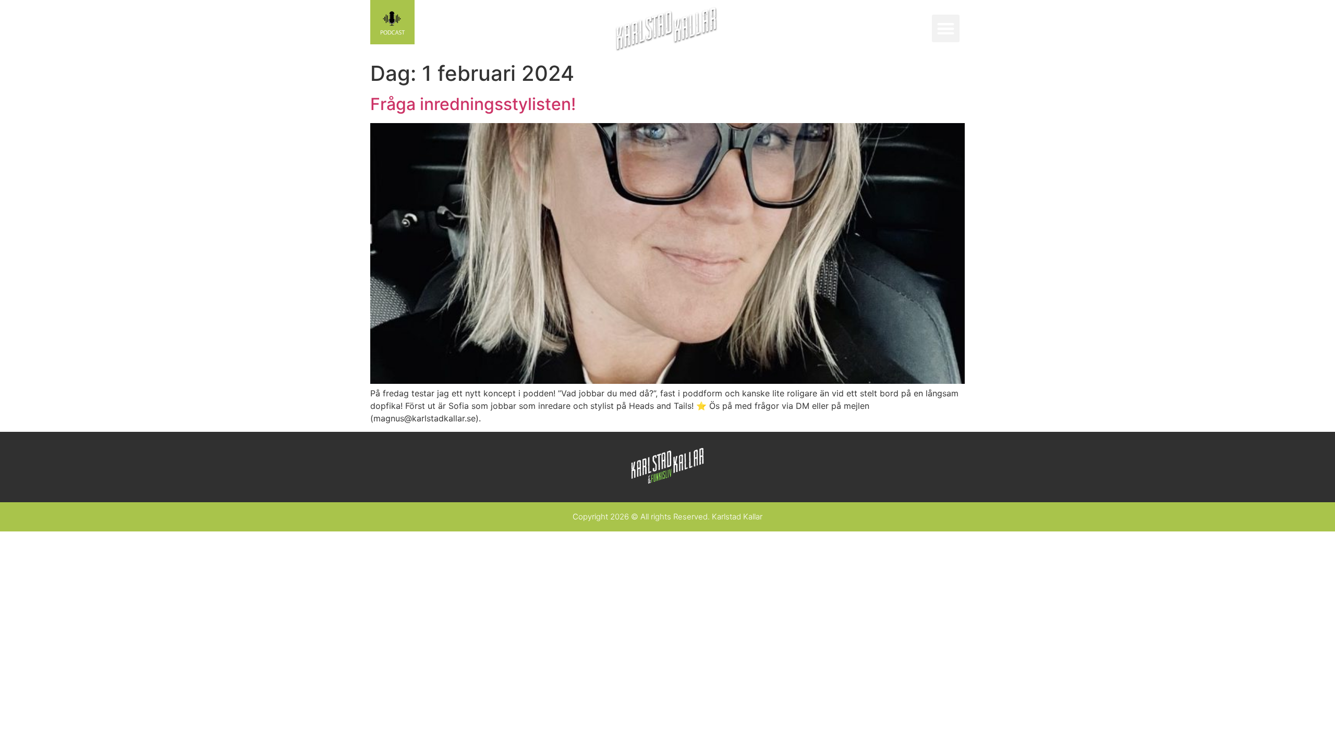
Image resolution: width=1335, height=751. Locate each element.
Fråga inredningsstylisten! (473, 104)
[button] (946, 28)
